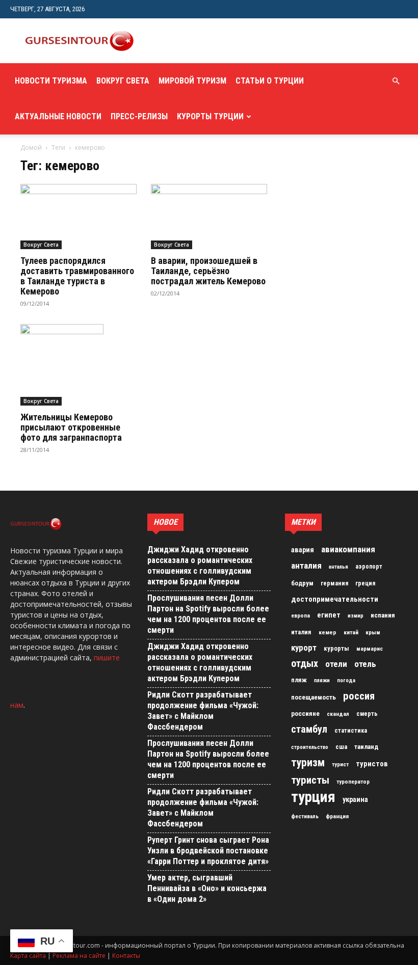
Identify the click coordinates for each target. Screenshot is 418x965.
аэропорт (368, 566)
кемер (327, 632)
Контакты (126, 955)
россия (359, 696)
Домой (31, 147)
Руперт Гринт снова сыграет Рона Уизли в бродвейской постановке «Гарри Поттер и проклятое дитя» (208, 850)
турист (340, 764)
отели (336, 664)
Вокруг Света (122, 81)
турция (313, 797)
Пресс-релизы (139, 116)
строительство (309, 747)
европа (300, 615)
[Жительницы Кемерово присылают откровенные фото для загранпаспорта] (78, 365)
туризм (308, 763)
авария (302, 550)
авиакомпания (348, 549)
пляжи (322, 680)
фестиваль (305, 816)
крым (372, 632)
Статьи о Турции (270, 81)
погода (346, 680)
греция (365, 583)
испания (383, 615)
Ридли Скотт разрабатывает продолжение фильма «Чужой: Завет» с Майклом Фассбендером (202, 711)
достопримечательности (334, 599)
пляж (299, 680)
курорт (304, 647)
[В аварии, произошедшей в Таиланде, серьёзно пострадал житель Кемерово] (209, 216)
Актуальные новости (58, 116)
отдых (304, 664)
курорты (336, 648)
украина (355, 799)
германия (334, 583)
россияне (305, 713)
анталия (306, 565)
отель (365, 664)
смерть (367, 713)
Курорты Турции (210, 116)
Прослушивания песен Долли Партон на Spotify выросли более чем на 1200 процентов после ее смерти (208, 614)
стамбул (309, 729)
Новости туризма (51, 81)
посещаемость (313, 697)
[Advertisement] (267, 40)
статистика (350, 730)
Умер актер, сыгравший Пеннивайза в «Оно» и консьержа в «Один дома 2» (207, 888)
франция (337, 816)
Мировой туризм (192, 81)
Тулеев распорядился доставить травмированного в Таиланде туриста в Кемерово (77, 276)
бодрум (302, 583)
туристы (310, 780)
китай (351, 632)
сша (341, 746)
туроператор (353, 781)
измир (355, 615)
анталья (338, 567)
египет (329, 615)
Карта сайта (28, 955)
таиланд (366, 746)
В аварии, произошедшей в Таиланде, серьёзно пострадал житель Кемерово (208, 270)
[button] (395, 81)
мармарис (369, 648)
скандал (338, 713)
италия (301, 632)
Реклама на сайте (79, 955)
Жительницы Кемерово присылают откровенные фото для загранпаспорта (71, 427)
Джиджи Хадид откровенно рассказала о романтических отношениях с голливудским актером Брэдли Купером (199, 565)
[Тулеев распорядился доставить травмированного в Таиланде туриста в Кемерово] (78, 216)
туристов (372, 763)
